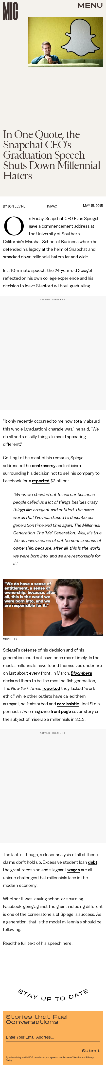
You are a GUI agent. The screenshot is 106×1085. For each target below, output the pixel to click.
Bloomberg (81, 673)
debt (92, 862)
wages (73, 870)
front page (61, 711)
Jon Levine (16, 206)
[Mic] (10, 11)
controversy (43, 465)
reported (41, 481)
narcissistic (68, 704)
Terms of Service (72, 1057)
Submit (91, 1050)
